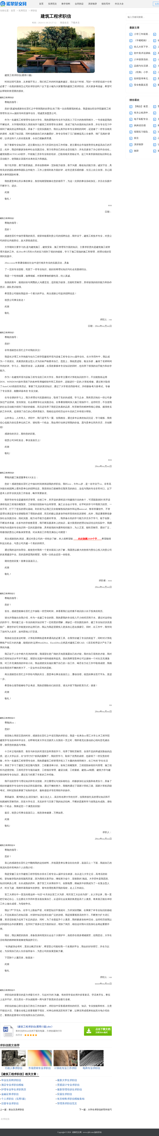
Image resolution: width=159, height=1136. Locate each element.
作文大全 (119, 4)
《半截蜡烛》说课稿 (144, 40)
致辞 (136, 151)
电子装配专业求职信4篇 (146, 119)
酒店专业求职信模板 (12, 1085)
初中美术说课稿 (142, 53)
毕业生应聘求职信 (11, 1080)
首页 (41, 4)
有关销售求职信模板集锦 (70, 1098)
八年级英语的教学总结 (145, 59)
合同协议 (79, 4)
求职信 (33, 10)
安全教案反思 (141, 85)
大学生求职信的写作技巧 (100, 1109)
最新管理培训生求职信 (69, 1089)
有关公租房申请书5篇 (145, 112)
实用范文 (52, 4)
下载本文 (75, 23)
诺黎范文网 (77, 1132)
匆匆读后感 (140, 125)
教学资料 (65, 4)
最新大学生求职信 (67, 1080)
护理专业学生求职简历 (13, 1089)
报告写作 (106, 4)
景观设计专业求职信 (68, 1085)
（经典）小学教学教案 (145, 72)
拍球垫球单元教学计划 (145, 78)
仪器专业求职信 (10, 1103)
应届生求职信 (64, 1094)
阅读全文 (64, 23)
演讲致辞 (92, 4)
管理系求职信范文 (67, 1103)
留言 (136, 138)
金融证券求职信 (10, 1094)
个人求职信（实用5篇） (14, 1098)
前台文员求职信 (16, 1109)
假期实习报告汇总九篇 (145, 132)
